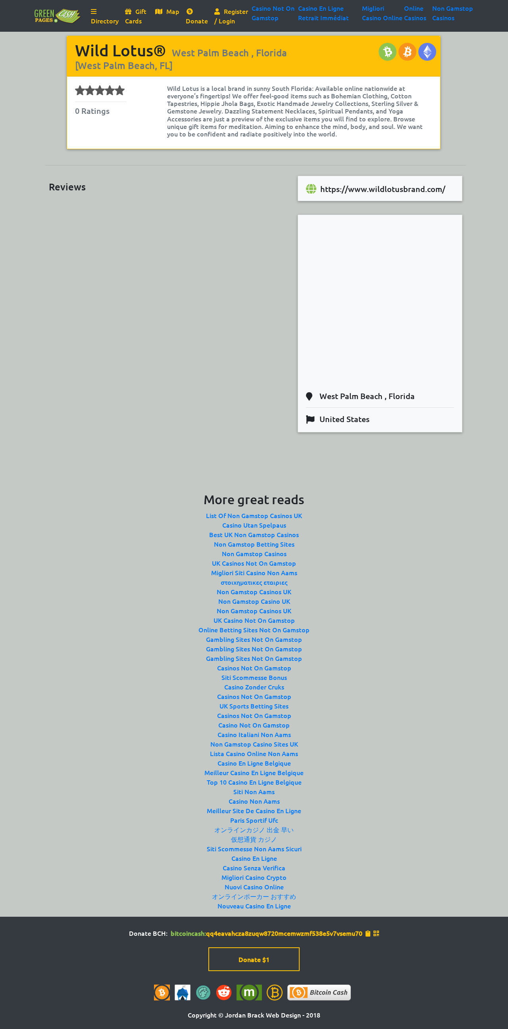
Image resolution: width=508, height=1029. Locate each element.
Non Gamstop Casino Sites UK (254, 743)
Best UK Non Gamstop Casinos (254, 534)
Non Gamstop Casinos (254, 553)
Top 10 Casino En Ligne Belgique (254, 782)
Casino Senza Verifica (254, 867)
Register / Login (231, 16)
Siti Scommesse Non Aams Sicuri (254, 848)
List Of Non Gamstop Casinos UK (254, 515)
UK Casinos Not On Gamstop (254, 563)
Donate (197, 20)
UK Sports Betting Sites (254, 705)
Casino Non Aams (254, 801)
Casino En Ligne (254, 858)
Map (172, 11)
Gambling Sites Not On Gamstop (254, 639)
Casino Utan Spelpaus (254, 524)
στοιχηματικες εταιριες (254, 582)
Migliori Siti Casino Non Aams (254, 572)
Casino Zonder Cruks (254, 686)
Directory (106, 20)
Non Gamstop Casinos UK (254, 591)
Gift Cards (135, 16)
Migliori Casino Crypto (254, 877)
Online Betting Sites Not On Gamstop (254, 629)
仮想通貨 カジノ (254, 839)
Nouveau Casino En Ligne (254, 905)
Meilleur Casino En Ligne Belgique (254, 772)
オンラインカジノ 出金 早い (254, 829)
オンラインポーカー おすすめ (254, 896)
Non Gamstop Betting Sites (254, 543)
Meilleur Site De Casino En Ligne (254, 810)
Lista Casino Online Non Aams (254, 753)
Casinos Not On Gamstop (254, 667)
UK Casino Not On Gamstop (254, 620)
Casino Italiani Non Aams (254, 734)
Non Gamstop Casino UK (254, 601)
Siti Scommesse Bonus (254, 677)
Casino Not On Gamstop (254, 724)
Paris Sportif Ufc (254, 820)
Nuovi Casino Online (254, 886)
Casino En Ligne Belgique (254, 762)
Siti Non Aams (254, 791)
